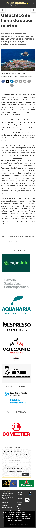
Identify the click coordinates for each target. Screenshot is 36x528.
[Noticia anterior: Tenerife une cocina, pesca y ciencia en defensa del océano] (29, 81)
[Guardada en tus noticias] (20, 81)
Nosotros (5, 503)
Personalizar (24, 524)
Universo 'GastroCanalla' (19, 504)
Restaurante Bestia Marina (11, 168)
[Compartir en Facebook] (3, 81)
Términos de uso (7, 507)
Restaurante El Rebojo (10, 176)
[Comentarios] (24, 81)
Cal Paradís (17, 158)
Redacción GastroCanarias (13, 73)
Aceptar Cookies (14, 524)
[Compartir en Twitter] (7, 81)
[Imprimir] (16, 81)
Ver (21, 468)
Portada (19, 492)
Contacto (5, 505)
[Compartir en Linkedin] (12, 81)
